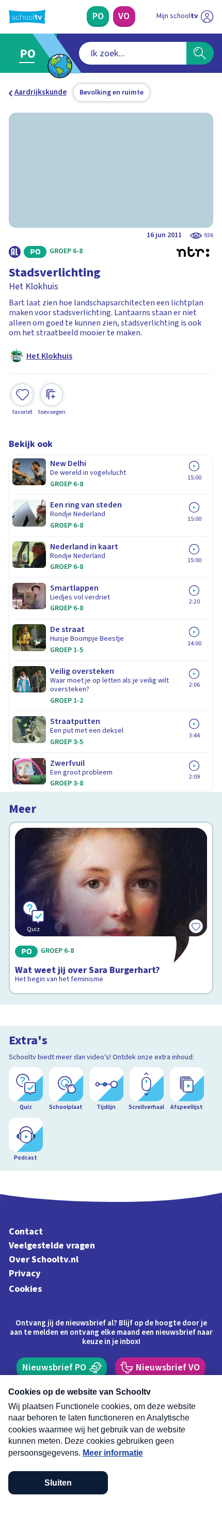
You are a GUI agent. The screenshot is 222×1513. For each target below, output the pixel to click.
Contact (26, 1231)
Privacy (25, 1273)
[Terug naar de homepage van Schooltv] (27, 17)
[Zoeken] (200, 53)
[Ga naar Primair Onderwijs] (30, 53)
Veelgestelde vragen (52, 1245)
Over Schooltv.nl (43, 1259)
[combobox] (132, 53)
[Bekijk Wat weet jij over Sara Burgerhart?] (111, 908)
